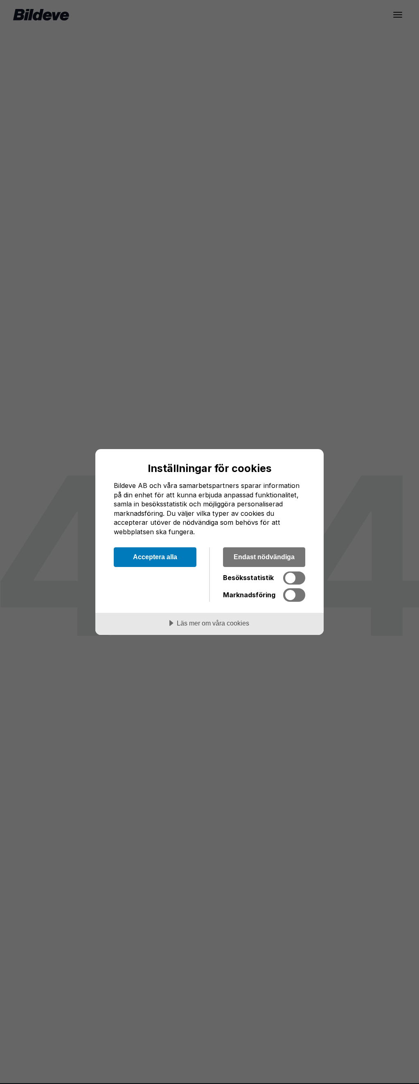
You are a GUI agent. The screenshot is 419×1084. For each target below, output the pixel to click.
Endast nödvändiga (264, 556)
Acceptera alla (155, 556)
